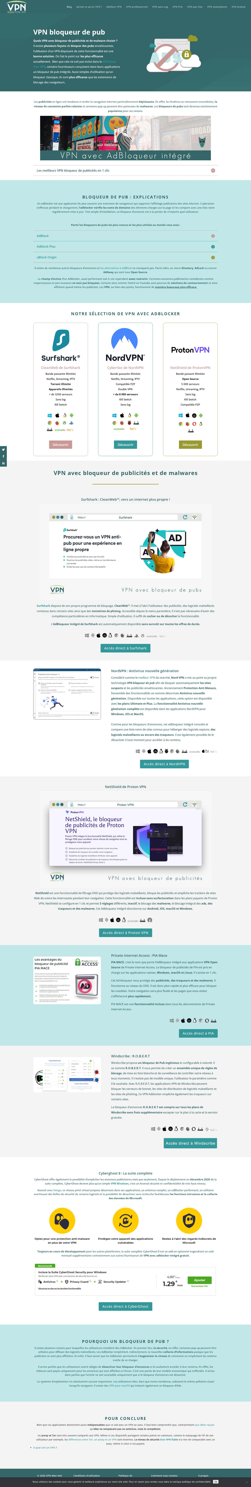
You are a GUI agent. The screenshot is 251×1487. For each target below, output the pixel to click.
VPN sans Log (160, 7)
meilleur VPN (146, 678)
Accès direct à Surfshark (125, 648)
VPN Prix (177, 7)
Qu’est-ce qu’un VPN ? (89, 7)
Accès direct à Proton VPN (125, 932)
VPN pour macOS (119, 1385)
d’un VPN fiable (169, 1439)
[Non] (246, 1482)
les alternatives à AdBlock (116, 268)
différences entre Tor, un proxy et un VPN (92, 1439)
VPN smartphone (217, 7)
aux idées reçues (204, 1424)
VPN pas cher (195, 7)
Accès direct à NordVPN (164, 764)
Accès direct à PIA (198, 1033)
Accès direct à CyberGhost (125, 1306)
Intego (57, 1190)
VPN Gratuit (239, 7)
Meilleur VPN (114, 7)
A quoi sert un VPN (44, 1447)
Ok (215, 1481)
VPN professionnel (137, 7)
